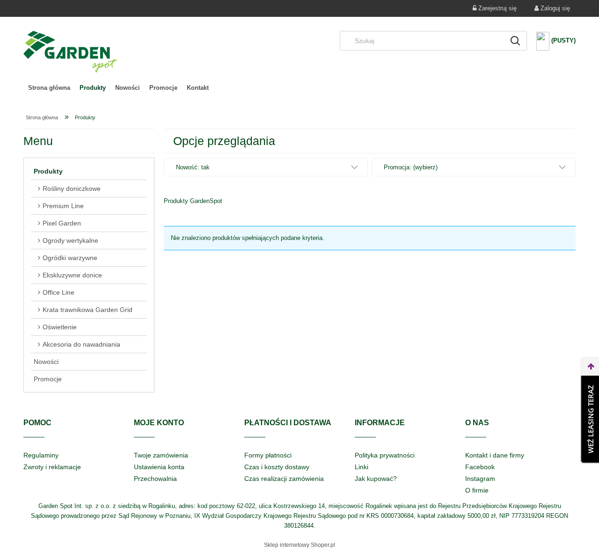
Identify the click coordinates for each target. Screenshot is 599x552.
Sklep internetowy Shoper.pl (299, 545)
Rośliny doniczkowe (72, 188)
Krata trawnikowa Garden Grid (87, 309)
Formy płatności (268, 455)
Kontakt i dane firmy (494, 455)
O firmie (477, 490)
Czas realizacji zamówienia (284, 478)
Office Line (58, 292)
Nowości (46, 361)
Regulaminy (40, 455)
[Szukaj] (515, 41)
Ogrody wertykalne (70, 240)
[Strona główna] (70, 52)
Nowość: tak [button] (193, 167)
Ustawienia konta (159, 467)
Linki (361, 467)
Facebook (480, 467)
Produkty (48, 171)
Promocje (48, 379)
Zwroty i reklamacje (52, 467)
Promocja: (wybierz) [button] (411, 167)
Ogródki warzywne (70, 257)
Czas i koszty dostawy (276, 467)
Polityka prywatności (385, 455)
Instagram (480, 478)
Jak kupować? (376, 478)
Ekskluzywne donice (72, 275)
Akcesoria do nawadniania (81, 344)
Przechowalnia (155, 478)
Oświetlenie (60, 327)
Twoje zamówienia (161, 455)
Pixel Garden (62, 223)
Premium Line (63, 206)
